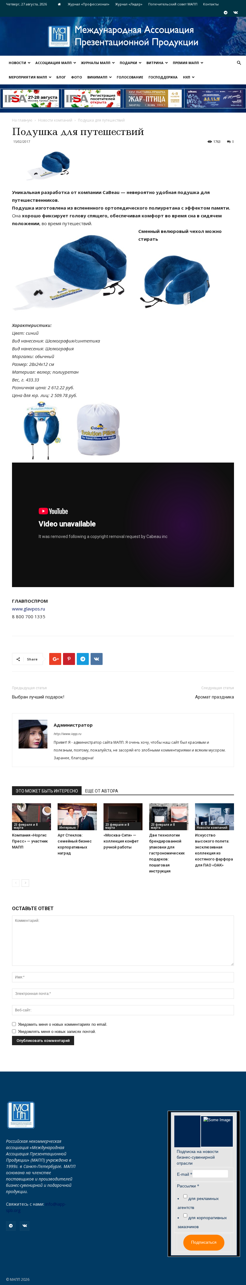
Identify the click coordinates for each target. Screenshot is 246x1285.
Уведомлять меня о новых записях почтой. (57, 1031)
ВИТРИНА (155, 62)
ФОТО (76, 77)
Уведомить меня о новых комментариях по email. (62, 1024)
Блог (61, 77)
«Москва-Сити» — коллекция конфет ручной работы (121, 841)
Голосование (130, 77)
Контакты (211, 4)
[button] (239, 63)
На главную (22, 120)
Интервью (67, 827)
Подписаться (204, 1242)
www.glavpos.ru (28, 609)
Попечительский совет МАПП (172, 4)
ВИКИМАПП (97, 77)
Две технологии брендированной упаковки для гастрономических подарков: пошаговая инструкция (167, 853)
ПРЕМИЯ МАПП (186, 62)
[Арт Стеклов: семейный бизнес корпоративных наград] (77, 816)
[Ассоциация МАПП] (123, 37)
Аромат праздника (214, 697)
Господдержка (163, 77)
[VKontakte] (235, 12)
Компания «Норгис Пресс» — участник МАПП (30, 841)
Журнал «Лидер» (128, 4)
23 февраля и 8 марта (26, 826)
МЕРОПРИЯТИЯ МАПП (28, 77)
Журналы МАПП (95, 62)
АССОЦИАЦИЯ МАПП (53, 62)
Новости (17, 62)
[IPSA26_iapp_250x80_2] (92, 98)
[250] (154, 98)
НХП (186, 77)
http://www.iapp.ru (67, 733)
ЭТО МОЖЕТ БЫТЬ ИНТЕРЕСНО (47, 791)
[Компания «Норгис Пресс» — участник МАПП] (31, 816)
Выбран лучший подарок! (38, 697)
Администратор (73, 725)
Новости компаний (55, 120)
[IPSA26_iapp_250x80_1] (31, 98)
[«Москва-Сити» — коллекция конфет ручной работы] (123, 816)
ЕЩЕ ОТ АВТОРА (101, 791)
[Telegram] (225, 12)
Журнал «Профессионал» (89, 4)
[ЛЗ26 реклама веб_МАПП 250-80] (215, 98)
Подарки (128, 62)
